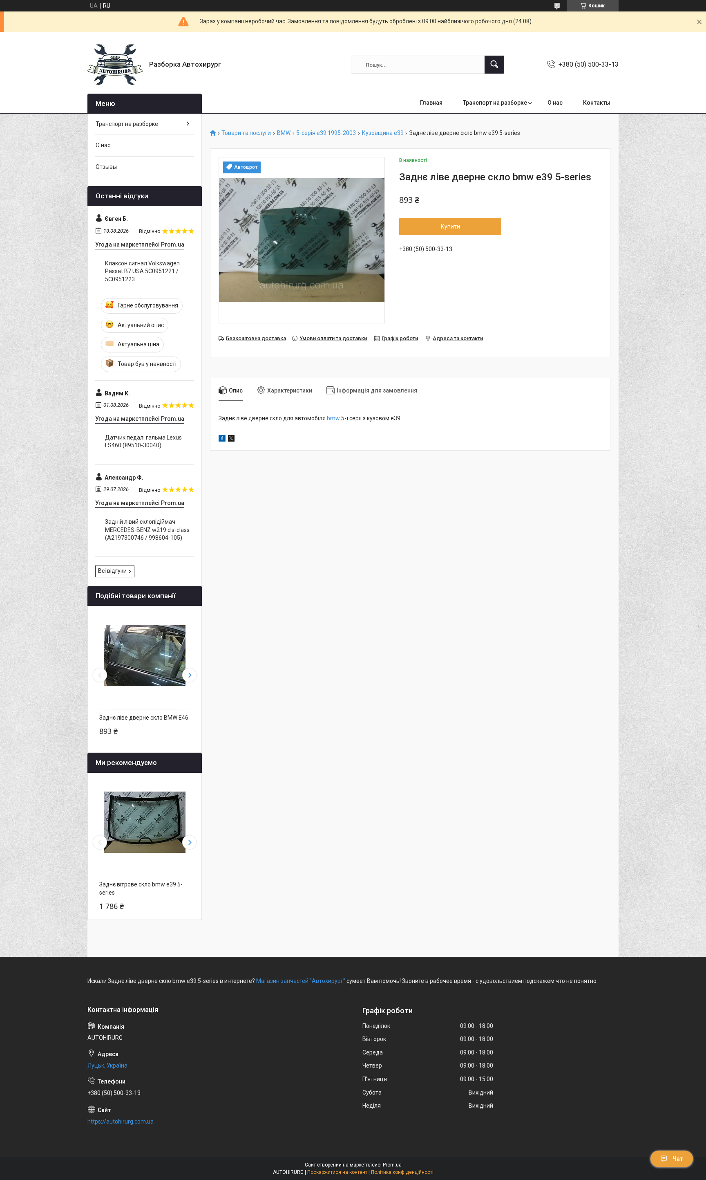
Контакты (596, 102)
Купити (450, 226)
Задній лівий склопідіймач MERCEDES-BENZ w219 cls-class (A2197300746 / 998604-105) (147, 529)
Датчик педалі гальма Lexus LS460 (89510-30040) (143, 441)
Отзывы (106, 167)
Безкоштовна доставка (256, 338)
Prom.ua (392, 1165)
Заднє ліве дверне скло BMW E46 (143, 717)
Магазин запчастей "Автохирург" (300, 981)
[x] (231, 439)
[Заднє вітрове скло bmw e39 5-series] (144, 822)
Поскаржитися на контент (337, 1172)
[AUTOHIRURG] (115, 64)
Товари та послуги (246, 133)
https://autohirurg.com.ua (120, 1121)
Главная (431, 102)
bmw (333, 418)
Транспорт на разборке (495, 102)
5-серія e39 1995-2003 (326, 133)
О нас (555, 102)
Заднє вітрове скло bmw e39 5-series (141, 888)
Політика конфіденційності (402, 1172)
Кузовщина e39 (383, 133)
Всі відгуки (112, 571)
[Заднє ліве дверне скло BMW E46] (144, 655)
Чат (677, 1158)
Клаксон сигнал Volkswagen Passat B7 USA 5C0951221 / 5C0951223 (142, 271)
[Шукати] (494, 65)
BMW (283, 133)
